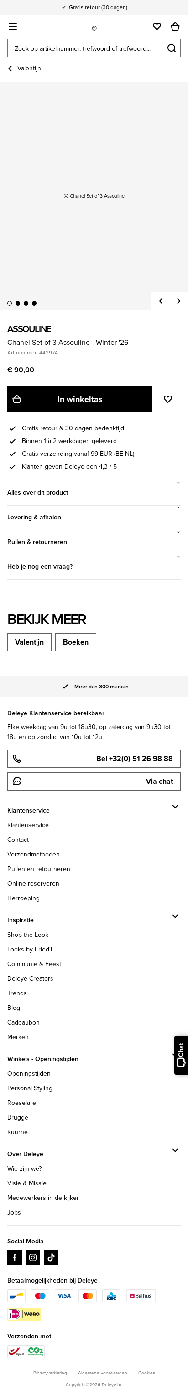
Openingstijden (29, 1073)
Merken (18, 1037)
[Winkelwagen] (175, 26)
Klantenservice (28, 825)
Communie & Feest (34, 964)
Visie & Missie (27, 1183)
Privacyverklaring (50, 1372)
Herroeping (23, 898)
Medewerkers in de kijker (43, 1198)
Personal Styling (29, 1088)
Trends (17, 993)
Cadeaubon (23, 1022)
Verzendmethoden (33, 854)
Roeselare (21, 1103)
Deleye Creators (30, 978)
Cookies (146, 1372)
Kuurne (17, 1132)
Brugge (17, 1117)
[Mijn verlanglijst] (156, 26)
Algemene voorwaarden (102, 1372)
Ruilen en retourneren (38, 869)
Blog (13, 1008)
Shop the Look (27, 935)
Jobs (14, 1212)
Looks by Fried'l (29, 949)
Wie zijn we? (24, 1168)
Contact (18, 840)
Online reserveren (33, 883)
